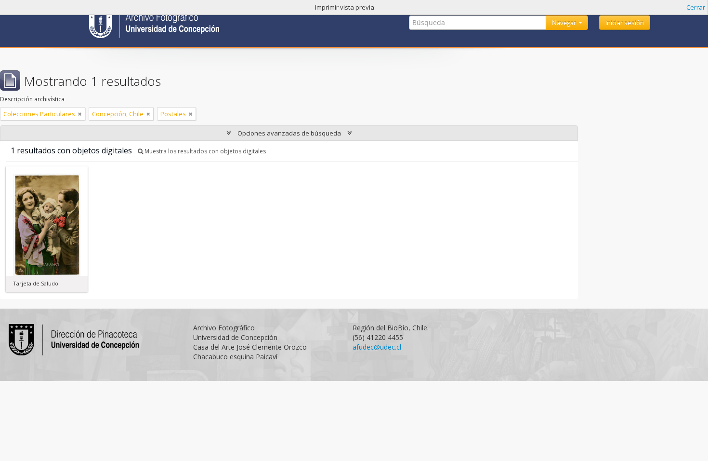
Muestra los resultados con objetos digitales (204, 151)
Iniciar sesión (624, 22)
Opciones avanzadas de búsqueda (289, 133)
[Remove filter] (80, 114)
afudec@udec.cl (377, 347)
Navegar (564, 22)
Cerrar (695, 7)
